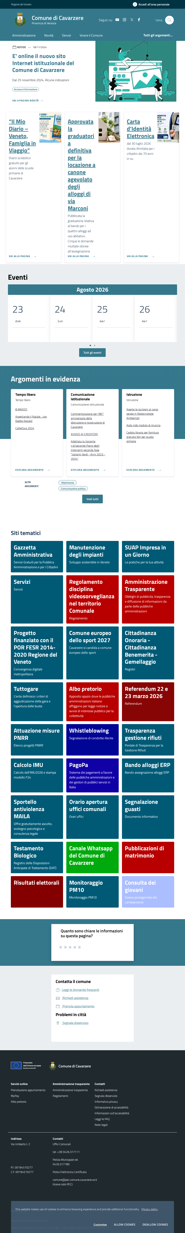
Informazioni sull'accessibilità (112, 1113)
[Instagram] (123, 20)
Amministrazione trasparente (70, 1090)
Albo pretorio (18, 1101)
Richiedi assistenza (106, 1090)
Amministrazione (24, 35)
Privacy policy (149, 1209)
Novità (48, 35)
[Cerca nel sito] (169, 20)
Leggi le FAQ (102, 1119)
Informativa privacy (106, 1101)
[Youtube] (115, 20)
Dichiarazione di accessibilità (111, 1107)
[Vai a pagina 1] (90, 345)
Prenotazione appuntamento (28, 1090)
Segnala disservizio (106, 1096)
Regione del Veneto (21, 4)
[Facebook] (137, 20)
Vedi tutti (92, 499)
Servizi (66, 35)
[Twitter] (130, 20)
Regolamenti (60, 1096)
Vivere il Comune (91, 35)
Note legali (101, 1125)
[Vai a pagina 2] (94, 345)
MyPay (15, 1096)
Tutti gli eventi (92, 352)
